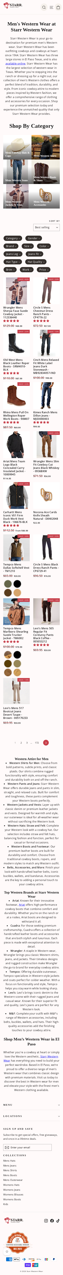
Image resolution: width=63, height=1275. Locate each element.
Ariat (22, 904)
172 (37, 742)
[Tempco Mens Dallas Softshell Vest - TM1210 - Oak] (17, 593)
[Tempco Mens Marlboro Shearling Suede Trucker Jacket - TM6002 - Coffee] (17, 664)
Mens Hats (9, 1160)
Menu (8, 1105)
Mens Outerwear (13, 1180)
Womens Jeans (11, 1189)
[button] (11, 321)
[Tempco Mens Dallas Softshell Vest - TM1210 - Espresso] (8, 593)
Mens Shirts (10, 1170)
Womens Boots (12, 1199)
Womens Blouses (13, 1194)
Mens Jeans (9, 1165)
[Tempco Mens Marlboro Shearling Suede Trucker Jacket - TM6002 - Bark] (8, 664)
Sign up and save (18, 1129)
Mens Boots (10, 1175)
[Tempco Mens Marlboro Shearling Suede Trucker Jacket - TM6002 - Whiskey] (17, 672)
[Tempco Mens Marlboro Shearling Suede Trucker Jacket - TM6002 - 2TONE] (8, 655)
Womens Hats (11, 1184)
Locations (12, 1116)
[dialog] (58, 7)
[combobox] (13, 238)
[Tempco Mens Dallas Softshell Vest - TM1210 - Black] (17, 584)
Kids (5, 1204)
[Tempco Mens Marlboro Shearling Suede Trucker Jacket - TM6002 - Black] (17, 655)
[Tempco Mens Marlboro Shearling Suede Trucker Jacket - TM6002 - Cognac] (8, 672)
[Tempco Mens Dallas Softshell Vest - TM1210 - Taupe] (8, 584)
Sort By (54, 221)
